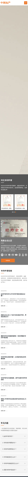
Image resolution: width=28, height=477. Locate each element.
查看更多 (8, 270)
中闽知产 (5, 2)
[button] (13, 174)
